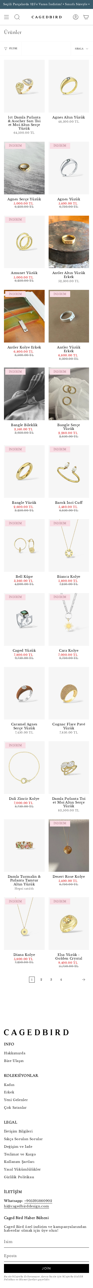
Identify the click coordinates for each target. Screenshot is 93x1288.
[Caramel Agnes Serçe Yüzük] (24, 693)
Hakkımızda (14, 1053)
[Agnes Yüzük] (69, 168)
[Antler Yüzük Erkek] (69, 316)
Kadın (9, 1085)
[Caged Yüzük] (24, 619)
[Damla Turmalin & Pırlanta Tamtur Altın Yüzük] (24, 845)
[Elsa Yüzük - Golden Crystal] (69, 923)
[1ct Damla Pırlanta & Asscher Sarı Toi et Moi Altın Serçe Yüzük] (24, 86)
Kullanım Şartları (19, 1162)
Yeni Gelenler (16, 1100)
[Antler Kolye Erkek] (24, 316)
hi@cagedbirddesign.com (26, 1206)
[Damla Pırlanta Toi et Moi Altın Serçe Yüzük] (69, 767)
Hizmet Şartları (28, 1279)
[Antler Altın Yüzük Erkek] (69, 242)
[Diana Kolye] (24, 923)
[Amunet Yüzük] (24, 242)
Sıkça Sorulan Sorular (23, 1139)
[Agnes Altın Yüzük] (69, 86)
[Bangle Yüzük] (24, 471)
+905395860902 (38, 1201)
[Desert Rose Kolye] (69, 845)
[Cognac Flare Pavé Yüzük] (69, 693)
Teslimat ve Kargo (20, 1154)
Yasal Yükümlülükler (22, 1169)
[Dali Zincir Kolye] (24, 767)
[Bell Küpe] (24, 545)
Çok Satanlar (15, 1107)
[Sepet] (86, 17)
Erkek (9, 1092)
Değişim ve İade (18, 1147)
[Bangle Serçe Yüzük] (69, 394)
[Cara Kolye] (69, 619)
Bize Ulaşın (14, 1061)
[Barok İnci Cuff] (69, 471)
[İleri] (76, 979)
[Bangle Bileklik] (24, 394)
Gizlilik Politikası (19, 1177)
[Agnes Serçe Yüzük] (24, 168)
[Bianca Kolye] (69, 545)
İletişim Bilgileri (18, 1131)
